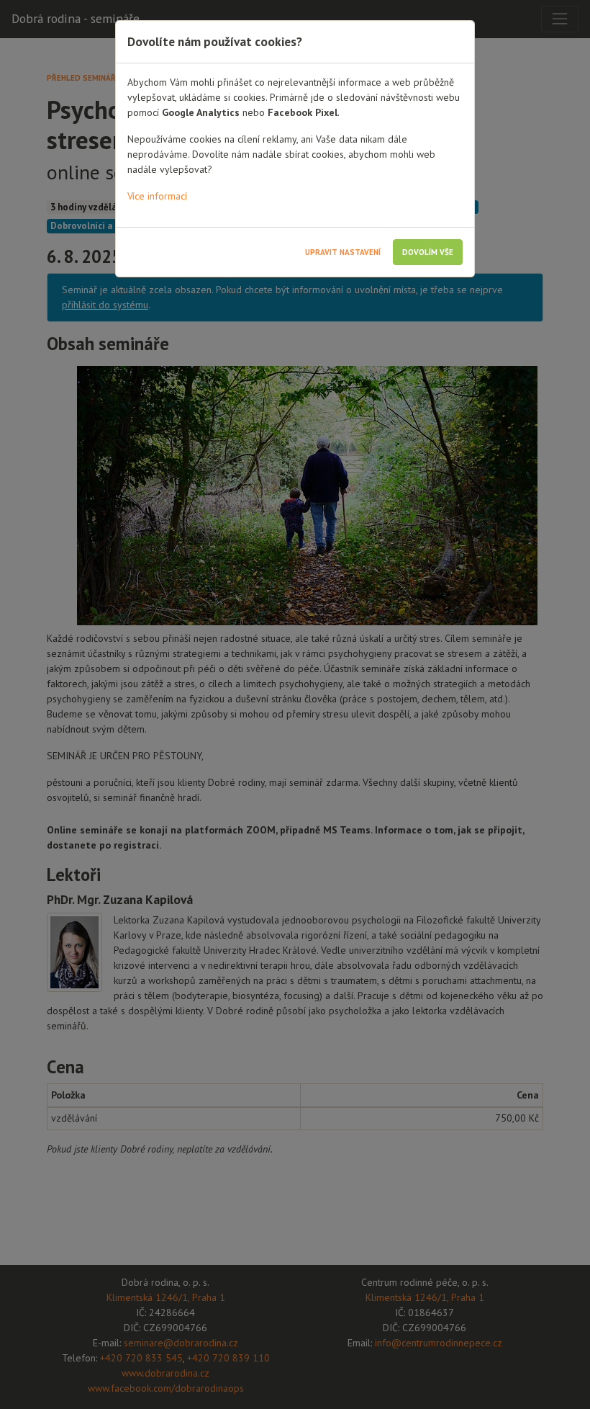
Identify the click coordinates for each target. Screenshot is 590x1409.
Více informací (157, 195)
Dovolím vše (427, 252)
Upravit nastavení (343, 252)
